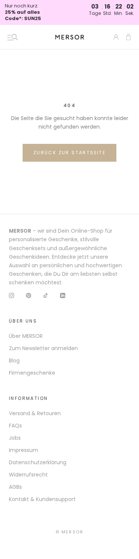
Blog (14, 360)
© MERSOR (70, 532)
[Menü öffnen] (12, 37)
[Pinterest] (28, 295)
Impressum (23, 450)
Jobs (15, 438)
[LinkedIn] (62, 295)
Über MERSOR (26, 336)
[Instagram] (11, 295)
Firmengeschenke (32, 373)
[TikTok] (45, 295)
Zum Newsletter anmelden (43, 348)
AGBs (15, 487)
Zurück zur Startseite (69, 152)
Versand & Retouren (35, 413)
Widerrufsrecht (28, 474)
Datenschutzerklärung (37, 462)
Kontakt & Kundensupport (42, 499)
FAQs (15, 425)
